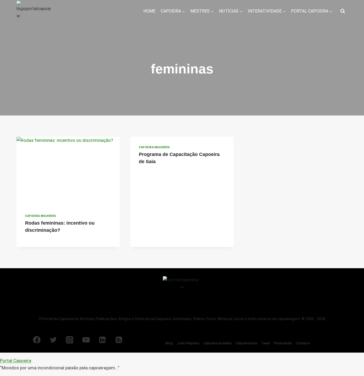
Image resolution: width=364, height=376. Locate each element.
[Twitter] (53, 339)
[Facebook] (36, 339)
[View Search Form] (342, 11)
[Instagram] (69, 339)
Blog (169, 343)
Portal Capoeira (15, 360)
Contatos (303, 343)
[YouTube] (86, 339)
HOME (149, 11)
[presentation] (68, 171)
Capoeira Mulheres (40, 215)
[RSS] (118, 339)
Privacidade (283, 343)
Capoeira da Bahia (218, 343)
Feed (266, 343)
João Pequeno (188, 343)
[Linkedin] (102, 339)
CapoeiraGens (247, 343)
